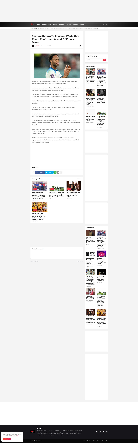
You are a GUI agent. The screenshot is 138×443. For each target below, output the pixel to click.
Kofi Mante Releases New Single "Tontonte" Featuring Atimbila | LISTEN (73, 194)
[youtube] (103, 432)
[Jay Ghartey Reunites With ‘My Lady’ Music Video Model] (90, 291)
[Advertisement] (69, 11)
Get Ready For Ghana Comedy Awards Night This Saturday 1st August (101, 261)
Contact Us (105, 440)
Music (55, 24)
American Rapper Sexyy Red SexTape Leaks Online (90, 118)
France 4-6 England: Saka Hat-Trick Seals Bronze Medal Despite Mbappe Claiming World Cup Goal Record (90, 280)
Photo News (62, 24)
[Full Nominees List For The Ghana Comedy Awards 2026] (101, 272)
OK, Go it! (6, 439)
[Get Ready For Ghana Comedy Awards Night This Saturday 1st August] (101, 254)
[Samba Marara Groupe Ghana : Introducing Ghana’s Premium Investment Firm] (90, 254)
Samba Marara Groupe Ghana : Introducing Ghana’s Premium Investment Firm (90, 262)
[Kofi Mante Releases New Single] (90, 312)
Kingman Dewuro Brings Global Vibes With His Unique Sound (90, 240)
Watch (82, 24)
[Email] (58, 172)
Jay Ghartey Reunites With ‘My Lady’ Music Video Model (90, 298)
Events (69, 24)
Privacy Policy (96, 440)
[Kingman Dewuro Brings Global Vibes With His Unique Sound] (90, 233)
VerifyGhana (40, 440)
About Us (89, 440)
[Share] (80, 46)
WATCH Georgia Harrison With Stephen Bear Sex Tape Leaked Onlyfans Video (90, 79)
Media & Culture (46, 24)
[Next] (107, 28)
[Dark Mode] (103, 24)
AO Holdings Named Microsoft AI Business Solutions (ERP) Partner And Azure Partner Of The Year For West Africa (39, 195)
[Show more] (61, 172)
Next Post (79, 261)
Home (33, 33)
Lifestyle (75, 24)
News (38, 24)
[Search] (106, 24)
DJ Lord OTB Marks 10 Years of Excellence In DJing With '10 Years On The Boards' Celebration (90, 101)
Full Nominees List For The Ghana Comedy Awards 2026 (101, 278)
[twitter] (100, 432)
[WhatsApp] (55, 172)
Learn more (14, 435)
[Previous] (105, 28)
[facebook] (97, 432)
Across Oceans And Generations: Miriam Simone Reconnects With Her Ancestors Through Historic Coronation (39, 216)
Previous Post (34, 261)
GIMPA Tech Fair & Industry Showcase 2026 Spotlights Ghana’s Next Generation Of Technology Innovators (56, 194)
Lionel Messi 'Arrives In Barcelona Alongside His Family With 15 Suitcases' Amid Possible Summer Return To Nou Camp (68, 28)
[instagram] (106, 432)
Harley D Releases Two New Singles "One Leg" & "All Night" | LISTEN (101, 99)
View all (79, 178)
